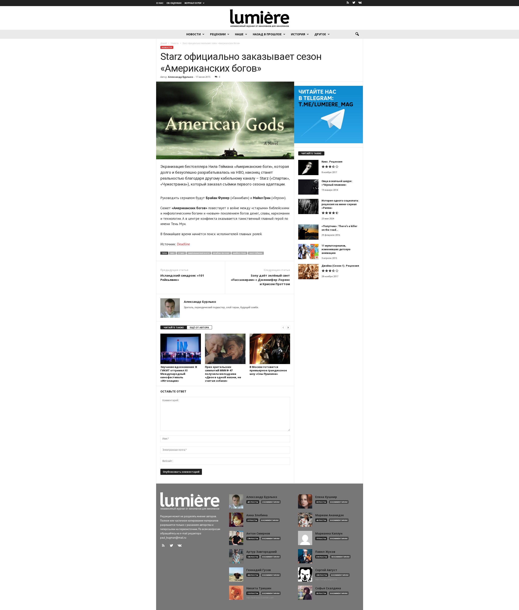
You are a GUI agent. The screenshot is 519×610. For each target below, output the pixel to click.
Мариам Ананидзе (329, 515)
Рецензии (218, 34)
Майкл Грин (239, 253)
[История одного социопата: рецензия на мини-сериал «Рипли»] (308, 206)
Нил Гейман (255, 253)
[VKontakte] (360, 3)
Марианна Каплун (328, 533)
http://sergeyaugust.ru (326, 579)
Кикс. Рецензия (332, 161)
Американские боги (199, 253)
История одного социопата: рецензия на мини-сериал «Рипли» (340, 204)
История (298, 34)
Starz (181, 253)
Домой (163, 43)
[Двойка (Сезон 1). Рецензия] (308, 271)
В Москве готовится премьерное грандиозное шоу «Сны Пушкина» (268, 370)
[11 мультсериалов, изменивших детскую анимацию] (308, 251)
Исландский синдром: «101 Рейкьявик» (182, 277)
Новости (193, 34)
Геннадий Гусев (258, 570)
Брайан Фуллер (221, 253)
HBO (172, 253)
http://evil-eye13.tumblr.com (259, 597)
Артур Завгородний (261, 552)
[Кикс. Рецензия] (308, 167)
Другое (320, 34)
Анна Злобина (257, 515)
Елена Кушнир (326, 497)
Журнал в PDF (193, 2)
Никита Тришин (258, 588)
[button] (357, 34)
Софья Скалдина (328, 588)
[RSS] (347, 3)
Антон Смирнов (258, 533)
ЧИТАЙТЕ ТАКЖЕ (174, 327)
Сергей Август (326, 570)
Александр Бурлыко (180, 76)
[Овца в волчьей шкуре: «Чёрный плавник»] (308, 187)
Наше (239, 34)
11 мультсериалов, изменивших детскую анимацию (336, 249)
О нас (159, 2)
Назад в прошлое (267, 34)
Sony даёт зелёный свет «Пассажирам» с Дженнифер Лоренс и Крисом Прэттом (260, 279)
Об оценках (173, 2)
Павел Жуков (325, 552)
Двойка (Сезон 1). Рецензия (340, 265)
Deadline (183, 244)
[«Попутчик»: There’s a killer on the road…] (308, 232)
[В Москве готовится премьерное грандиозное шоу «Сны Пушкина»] (270, 349)
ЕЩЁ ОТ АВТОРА (199, 327)
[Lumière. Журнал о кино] (259, 18)
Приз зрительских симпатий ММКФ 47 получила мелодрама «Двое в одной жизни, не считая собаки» (223, 374)
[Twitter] (354, 3)
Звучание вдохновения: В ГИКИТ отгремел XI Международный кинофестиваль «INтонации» (178, 374)
